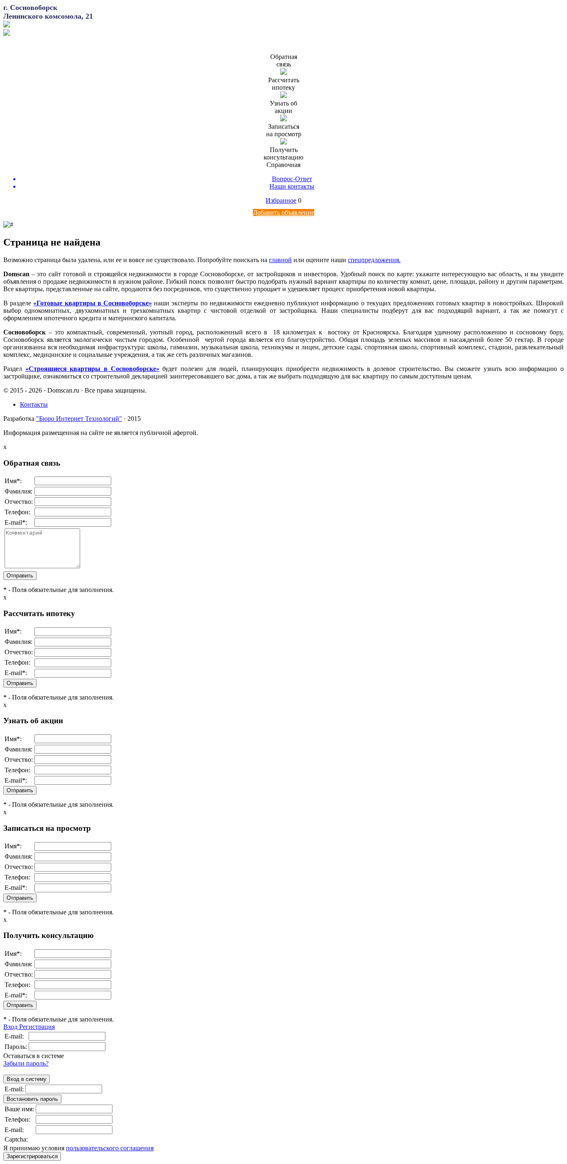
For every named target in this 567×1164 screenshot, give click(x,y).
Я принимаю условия (78, 1148)
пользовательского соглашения (110, 1148)
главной (280, 259)
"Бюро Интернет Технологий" (79, 418)
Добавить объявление (283, 212)
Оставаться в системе (33, 1055)
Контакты (34, 404)
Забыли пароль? (26, 1063)
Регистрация (37, 1026)
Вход (11, 1026)
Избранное (281, 200)
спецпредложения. (374, 259)
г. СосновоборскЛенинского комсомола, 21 (48, 11)
